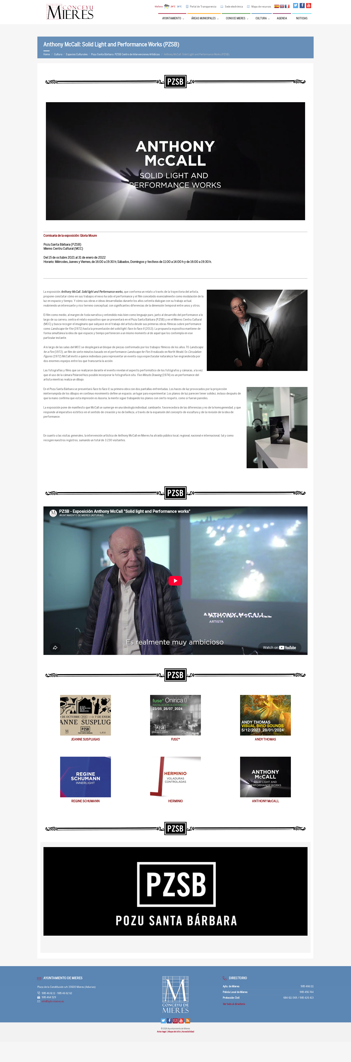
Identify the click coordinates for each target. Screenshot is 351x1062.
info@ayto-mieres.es (53, 1001)
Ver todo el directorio (234, 1004)
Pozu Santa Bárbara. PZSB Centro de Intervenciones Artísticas (125, 54)
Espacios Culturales (77, 54)
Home (46, 54)
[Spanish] (276, 6)
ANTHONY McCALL (265, 801)
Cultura (58, 54)
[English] (282, 6)
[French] (287, 6)
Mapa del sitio (174, 1032)
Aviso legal (162, 1032)
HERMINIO (175, 801)
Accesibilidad (188, 1032)
